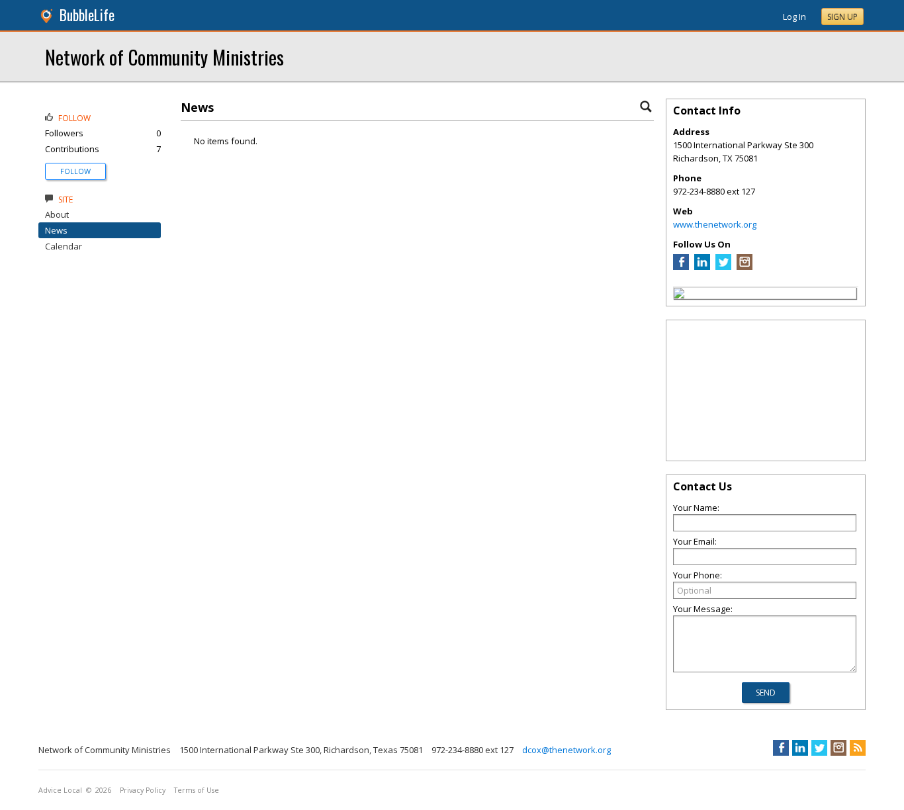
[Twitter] (723, 267)
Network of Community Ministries (164, 56)
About (57, 214)
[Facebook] (681, 267)
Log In (794, 16)
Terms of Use (196, 790)
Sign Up (842, 16)
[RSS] (858, 748)
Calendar (63, 246)
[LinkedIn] (702, 267)
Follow (75, 171)
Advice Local (60, 790)
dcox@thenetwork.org (566, 750)
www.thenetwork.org (714, 224)
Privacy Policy (142, 790)
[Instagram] (744, 267)
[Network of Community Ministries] (679, 295)
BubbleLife (87, 15)
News (56, 230)
